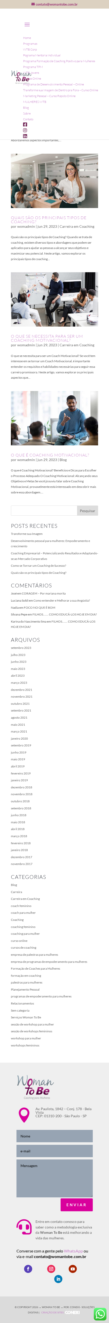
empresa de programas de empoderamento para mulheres (49, 962)
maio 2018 (18, 822)
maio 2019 (18, 759)
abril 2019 (18, 766)
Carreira (16, 892)
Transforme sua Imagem (27, 534)
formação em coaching (26, 975)
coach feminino (21, 906)
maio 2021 (18, 724)
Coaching (17, 920)
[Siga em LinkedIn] (58, 1279)
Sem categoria (20, 1010)
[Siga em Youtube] (73, 1269)
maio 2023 (18, 669)
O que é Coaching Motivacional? (50, 455)
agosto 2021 (19, 717)
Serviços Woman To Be (26, 1017)
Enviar (76, 1204)
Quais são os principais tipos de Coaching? (48, 219)
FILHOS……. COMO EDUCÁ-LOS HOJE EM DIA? (64, 614)
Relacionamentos (22, 1003)
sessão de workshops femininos (31, 1031)
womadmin (26, 226)
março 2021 (19, 731)
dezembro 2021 (21, 690)
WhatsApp (74, 1250)
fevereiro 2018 (21, 843)
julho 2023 (18, 655)
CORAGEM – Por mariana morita (44, 593)
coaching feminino (23, 927)
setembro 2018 (21, 808)
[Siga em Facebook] (28, 1269)
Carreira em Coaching (77, 226)
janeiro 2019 (19, 780)
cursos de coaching (23, 947)
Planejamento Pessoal (25, 989)
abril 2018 (18, 829)
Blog (63, 460)
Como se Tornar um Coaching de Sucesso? (38, 565)
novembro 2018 (21, 794)
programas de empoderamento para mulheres (41, 996)
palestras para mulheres (26, 982)
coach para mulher (23, 913)
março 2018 (19, 836)
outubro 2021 (20, 703)
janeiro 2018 (19, 850)
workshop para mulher (26, 1038)
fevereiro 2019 (21, 773)
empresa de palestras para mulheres (34, 954)
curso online (19, 941)
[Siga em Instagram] (51, 1269)
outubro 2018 (20, 801)
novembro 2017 (21, 864)
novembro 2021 (21, 696)
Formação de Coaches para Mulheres (35, 968)
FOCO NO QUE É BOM (39, 607)
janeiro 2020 (19, 738)
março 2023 (19, 683)
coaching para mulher (25, 934)
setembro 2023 (21, 648)
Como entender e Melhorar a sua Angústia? (61, 600)
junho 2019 (18, 752)
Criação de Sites (52, 1312)
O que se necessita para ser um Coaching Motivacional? (47, 338)
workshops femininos (25, 1045)
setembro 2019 (21, 745)
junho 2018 (18, 815)
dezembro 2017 (21, 857)
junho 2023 (18, 662)
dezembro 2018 (21, 787)
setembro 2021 (21, 710)
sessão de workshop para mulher (32, 1024)
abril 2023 (18, 675)
